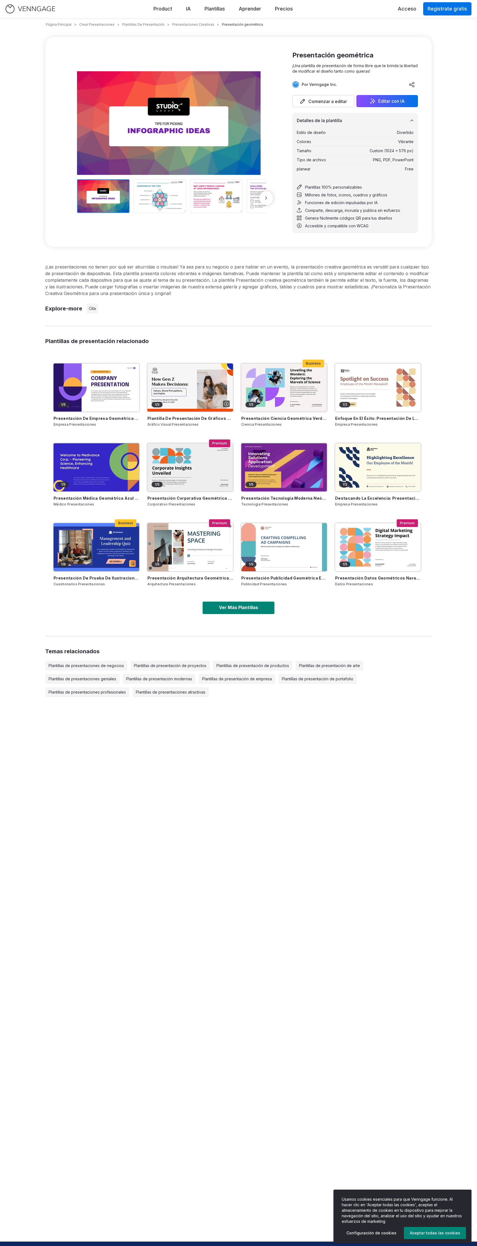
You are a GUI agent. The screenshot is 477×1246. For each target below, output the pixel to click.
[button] (323, 101)
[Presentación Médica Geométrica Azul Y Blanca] (96, 467)
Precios (284, 9)
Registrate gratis (447, 9)
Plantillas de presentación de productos (252, 665)
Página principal (58, 24)
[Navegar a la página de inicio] (30, 9)
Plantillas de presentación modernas (159, 678)
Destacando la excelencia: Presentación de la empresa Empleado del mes (378, 498)
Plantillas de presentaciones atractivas (170, 692)
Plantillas (215, 9)
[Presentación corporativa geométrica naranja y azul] (190, 467)
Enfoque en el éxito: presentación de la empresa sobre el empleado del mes (378, 418)
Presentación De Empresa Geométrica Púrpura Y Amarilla (96, 418)
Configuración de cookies (371, 1233)
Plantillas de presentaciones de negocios (86, 665)
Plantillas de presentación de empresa (237, 678)
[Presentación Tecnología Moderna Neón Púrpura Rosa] (284, 467)
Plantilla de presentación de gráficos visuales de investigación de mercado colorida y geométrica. (190, 418)
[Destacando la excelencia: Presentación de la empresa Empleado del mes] (378, 467)
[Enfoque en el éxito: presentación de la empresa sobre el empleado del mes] (378, 387)
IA (188, 9)
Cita (92, 308)
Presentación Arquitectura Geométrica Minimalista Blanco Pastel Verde (190, 578)
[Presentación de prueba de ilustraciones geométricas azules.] (96, 547)
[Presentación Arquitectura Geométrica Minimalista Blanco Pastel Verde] (190, 547)
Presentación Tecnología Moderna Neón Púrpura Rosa (284, 498)
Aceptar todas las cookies (435, 1233)
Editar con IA (391, 101)
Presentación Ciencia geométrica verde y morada (284, 418)
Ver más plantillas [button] (238, 607)
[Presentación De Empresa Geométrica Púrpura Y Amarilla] (96, 387)
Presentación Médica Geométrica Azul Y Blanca (96, 498)
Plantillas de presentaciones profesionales (87, 692)
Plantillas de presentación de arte (329, 665)
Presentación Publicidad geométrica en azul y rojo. (284, 578)
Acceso (407, 9)
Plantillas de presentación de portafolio (317, 678)
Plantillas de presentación (143, 24)
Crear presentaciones (97, 24)
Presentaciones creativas (193, 24)
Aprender (250, 9)
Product (162, 9)
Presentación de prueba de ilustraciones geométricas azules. (96, 578)
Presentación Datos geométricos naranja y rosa (378, 578)
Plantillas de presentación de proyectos (170, 665)
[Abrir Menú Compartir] (412, 84)
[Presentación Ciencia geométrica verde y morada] (284, 387)
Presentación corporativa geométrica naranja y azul (190, 498)
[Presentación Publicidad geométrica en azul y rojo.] (284, 547)
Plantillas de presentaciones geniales (82, 678)
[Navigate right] (266, 198)
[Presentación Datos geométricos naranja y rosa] (378, 547)
